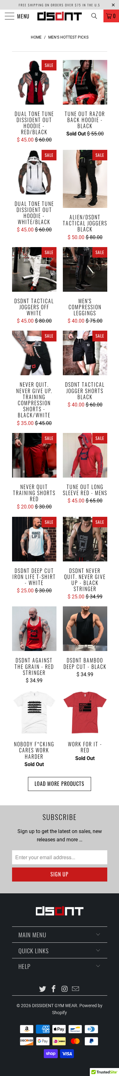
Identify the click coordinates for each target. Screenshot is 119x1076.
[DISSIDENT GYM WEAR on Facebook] (53, 989)
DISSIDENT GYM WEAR (54, 1005)
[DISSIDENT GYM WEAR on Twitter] (43, 989)
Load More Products (59, 783)
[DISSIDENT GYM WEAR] (59, 16)
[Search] (96, 16)
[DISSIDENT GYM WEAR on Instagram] (64, 989)
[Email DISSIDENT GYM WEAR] (76, 989)
